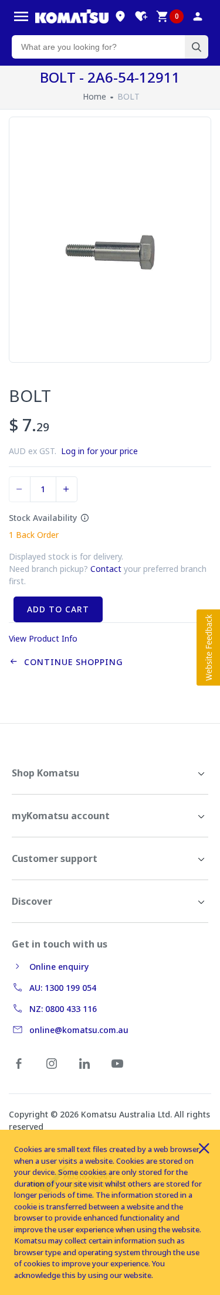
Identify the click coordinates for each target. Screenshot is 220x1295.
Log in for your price (99, 450)
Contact (105, 568)
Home (94, 96)
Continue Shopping (70, 661)
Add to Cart (58, 609)
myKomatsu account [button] (61, 815)
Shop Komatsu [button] (45, 772)
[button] (208, 647)
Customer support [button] (54, 858)
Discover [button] (32, 901)
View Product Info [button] (43, 638)
